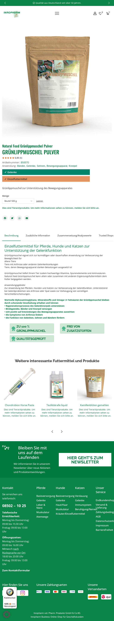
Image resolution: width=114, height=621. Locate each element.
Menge (5, 195)
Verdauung (81, 495)
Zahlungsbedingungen (103, 512)
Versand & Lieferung (101, 506)
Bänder (21, 166)
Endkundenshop (103, 500)
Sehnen (41, 166)
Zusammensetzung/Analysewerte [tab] (74, 235)
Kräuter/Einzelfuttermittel (63, 513)
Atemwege (42, 516)
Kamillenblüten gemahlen (94, 405)
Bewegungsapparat (57, 166)
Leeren (39, 201)
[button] (5, 3)
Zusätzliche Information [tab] (38, 235)
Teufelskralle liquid (56, 405)
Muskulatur (42, 512)
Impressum (102, 525)
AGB (98, 516)
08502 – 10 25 (14, 505)
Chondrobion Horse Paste (19, 405)
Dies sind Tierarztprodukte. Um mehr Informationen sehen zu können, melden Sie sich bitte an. (50, 208)
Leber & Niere (40, 506)
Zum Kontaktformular (16, 570)
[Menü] (15, 588)
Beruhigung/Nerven (83, 509)
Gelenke (30, 166)
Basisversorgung (43, 495)
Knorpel (73, 166)
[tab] (11, 237)
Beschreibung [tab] (11, 235)
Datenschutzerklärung (103, 521)
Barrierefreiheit (103, 529)
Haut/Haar (62, 504)
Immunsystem (83, 504)
